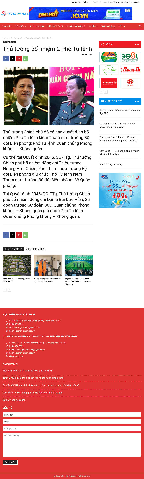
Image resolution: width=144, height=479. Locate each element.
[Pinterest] (19, 58)
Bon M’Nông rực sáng (110, 164)
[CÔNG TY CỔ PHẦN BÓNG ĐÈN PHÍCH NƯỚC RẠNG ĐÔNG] (130, 70)
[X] (12, 58)
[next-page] (9, 290)
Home (5, 38)
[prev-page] (5, 290)
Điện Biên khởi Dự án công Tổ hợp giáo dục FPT (27, 370)
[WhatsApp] (25, 58)
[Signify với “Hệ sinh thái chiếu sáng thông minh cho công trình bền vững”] (79, 265)
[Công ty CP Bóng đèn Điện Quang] (109, 83)
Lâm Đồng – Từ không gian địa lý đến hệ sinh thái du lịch (32, 392)
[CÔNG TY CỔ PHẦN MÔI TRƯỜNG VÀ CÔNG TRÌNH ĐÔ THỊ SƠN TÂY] (109, 57)
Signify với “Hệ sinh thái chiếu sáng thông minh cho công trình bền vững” (78, 281)
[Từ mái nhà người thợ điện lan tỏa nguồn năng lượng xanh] (48, 265)
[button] (140, 26)
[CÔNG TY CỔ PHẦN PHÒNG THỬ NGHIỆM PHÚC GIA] (109, 70)
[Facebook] (6, 58)
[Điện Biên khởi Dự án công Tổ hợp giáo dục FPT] (17, 265)
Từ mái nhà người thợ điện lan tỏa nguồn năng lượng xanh (33, 378)
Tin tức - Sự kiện (17, 38)
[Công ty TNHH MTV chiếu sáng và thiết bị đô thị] (130, 83)
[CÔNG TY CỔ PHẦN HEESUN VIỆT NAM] (130, 57)
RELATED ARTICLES (13, 249)
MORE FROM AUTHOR (35, 249)
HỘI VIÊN (106, 44)
